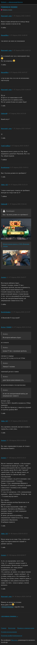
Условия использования (9, 632)
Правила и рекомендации (25, 628)
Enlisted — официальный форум (12, 2)
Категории (11, 628)
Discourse (14, 640)
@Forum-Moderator (7, 607)
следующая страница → (9, 616)
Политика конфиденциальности (11, 635)
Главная (3, 628)
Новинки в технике (9, 7)
